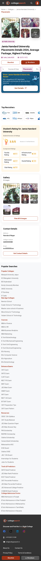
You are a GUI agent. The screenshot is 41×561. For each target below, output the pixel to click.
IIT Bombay (5, 292)
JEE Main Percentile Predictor (11, 484)
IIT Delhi (4, 296)
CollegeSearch (15, 3)
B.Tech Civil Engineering (9, 344)
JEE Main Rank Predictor (9, 473)
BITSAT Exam (6, 401)
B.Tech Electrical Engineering (11, 348)
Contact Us (18, 548)
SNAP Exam (5, 391)
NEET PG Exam (6, 380)
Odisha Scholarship (8, 437)
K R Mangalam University (9, 278)
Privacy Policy (7, 553)
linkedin (17, 531)
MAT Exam (5, 384)
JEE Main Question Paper (10, 423)
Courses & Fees (13, 69)
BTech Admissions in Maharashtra (13, 504)
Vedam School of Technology (11, 315)
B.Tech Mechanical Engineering (12, 341)
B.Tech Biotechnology (8, 337)
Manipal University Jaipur (10, 275)
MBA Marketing (6, 334)
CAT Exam (5, 370)
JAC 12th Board (6, 455)
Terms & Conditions (24, 553)
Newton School (6, 301)
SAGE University (6, 289)
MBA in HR (5, 327)
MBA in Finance (6, 323)
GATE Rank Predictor (8, 470)
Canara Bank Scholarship (10, 441)
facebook (4, 531)
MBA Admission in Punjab (10, 497)
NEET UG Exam (6, 398)
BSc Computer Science (9, 355)
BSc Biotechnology (7, 362)
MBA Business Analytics (9, 330)
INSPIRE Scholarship (8, 434)
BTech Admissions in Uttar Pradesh (13, 500)
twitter (11, 531)
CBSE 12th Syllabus (8, 416)
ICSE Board (5, 448)
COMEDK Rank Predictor (9, 491)
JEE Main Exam (6, 387)
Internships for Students (9, 458)
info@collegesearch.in (13, 542)
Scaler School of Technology (11, 305)
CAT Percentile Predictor (9, 480)
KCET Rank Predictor (8, 477)
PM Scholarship (6, 430)
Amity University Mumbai (10, 285)
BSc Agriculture (6, 358)
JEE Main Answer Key (8, 427)
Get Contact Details (20, 253)
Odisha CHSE (5, 451)
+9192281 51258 (11, 537)
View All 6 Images (20, 218)
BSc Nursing (5, 351)
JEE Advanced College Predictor (12, 487)
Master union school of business (12, 308)
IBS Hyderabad (6, 282)
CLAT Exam (5, 377)
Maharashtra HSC (7, 444)
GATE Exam (5, 373)
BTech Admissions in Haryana (11, 511)
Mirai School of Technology (10, 312)
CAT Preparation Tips (8, 405)
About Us (6, 548)
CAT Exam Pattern (7, 408)
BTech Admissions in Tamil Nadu (12, 507)
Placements (27, 69)
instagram (24, 531)
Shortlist (10, 62)
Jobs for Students (7, 462)
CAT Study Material (8, 420)
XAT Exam (5, 394)
